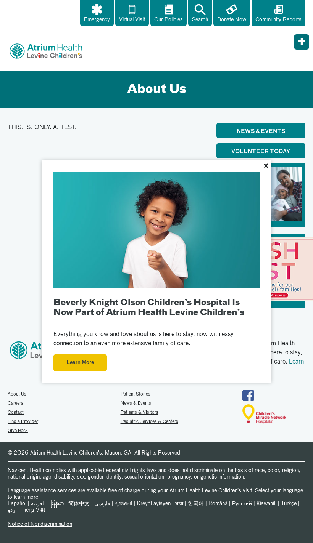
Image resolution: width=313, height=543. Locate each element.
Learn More (80, 362)
